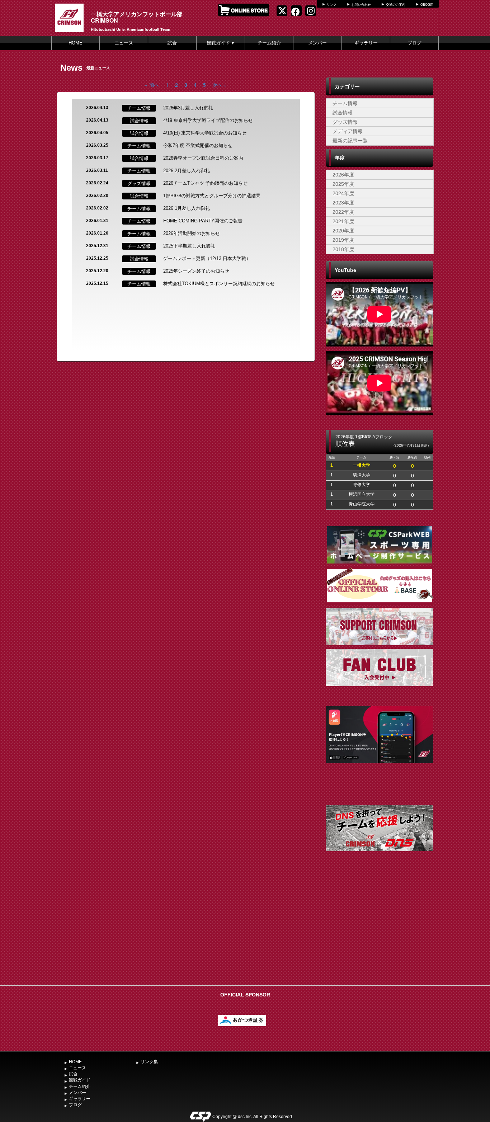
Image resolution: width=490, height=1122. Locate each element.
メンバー (317, 43)
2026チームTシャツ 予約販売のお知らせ (205, 183)
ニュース (123, 43)
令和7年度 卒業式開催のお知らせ (197, 145)
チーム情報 (345, 103)
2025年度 (343, 184)
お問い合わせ (361, 4)
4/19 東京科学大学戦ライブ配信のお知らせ (208, 120)
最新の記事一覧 (350, 140)
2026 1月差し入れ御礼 (186, 208)
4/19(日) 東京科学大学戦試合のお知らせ (204, 133)
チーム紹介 (269, 43)
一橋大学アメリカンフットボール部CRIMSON (137, 17)
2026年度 (343, 175)
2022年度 (343, 212)
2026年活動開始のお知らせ (191, 233)
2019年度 (343, 240)
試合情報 (343, 113)
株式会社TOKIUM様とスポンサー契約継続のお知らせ (219, 283)
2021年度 (343, 221)
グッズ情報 (345, 122)
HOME (76, 43)
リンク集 (149, 1061)
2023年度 (343, 203)
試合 (172, 43)
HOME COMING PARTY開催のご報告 (202, 220)
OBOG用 (426, 4)
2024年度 (343, 193)
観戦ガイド (221, 43)
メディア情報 (348, 131)
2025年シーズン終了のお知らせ (196, 271)
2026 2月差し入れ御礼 (186, 170)
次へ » (219, 84)
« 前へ (152, 84)
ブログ (414, 43)
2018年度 (343, 249)
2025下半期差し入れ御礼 (189, 246)
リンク (331, 4)
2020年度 (343, 231)
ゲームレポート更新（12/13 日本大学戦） (207, 258)
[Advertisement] (379, 928)
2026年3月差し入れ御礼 (188, 107)
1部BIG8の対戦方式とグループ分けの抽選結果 (211, 195)
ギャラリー (366, 43)
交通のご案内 (395, 4)
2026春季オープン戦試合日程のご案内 (203, 158)
